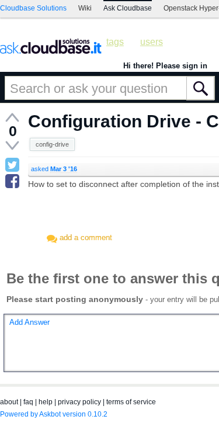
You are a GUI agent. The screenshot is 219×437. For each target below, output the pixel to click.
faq (28, 402)
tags (115, 42)
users (151, 42)
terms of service (131, 402)
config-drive (52, 144)
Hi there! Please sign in (165, 65)
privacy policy (79, 402)
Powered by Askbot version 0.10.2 (53, 414)
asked (54, 168)
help (46, 402)
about (9, 402)
